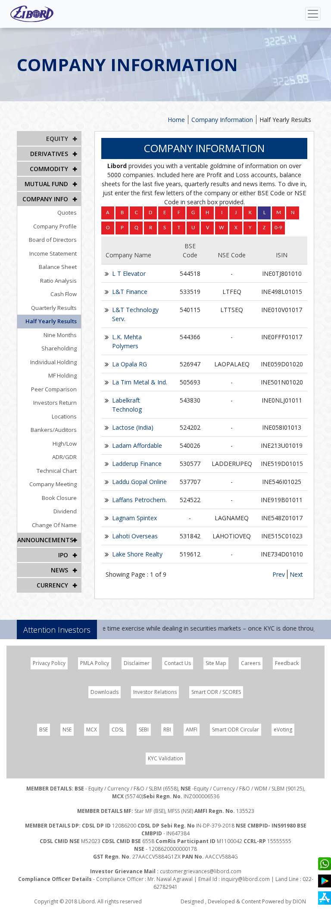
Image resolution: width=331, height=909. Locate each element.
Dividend (65, 511)
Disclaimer (137, 663)
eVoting (283, 729)
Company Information (222, 120)
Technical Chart (57, 471)
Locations (64, 416)
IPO (63, 555)
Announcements (45, 540)
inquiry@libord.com (245, 879)
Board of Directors (53, 240)
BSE (43, 729)
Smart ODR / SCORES (216, 692)
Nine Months (60, 335)
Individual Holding (53, 362)
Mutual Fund (46, 184)
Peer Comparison (54, 389)
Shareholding (59, 348)
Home (176, 120)
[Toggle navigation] (313, 14)
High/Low (65, 443)
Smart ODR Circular (235, 729)
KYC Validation (165, 758)
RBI (167, 729)
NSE (67, 729)
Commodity (49, 169)
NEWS (59, 570)
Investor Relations (155, 692)
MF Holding (62, 375)
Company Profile (55, 226)
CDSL (118, 729)
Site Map (216, 663)
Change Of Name (54, 525)
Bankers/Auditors (54, 430)
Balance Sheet (58, 267)
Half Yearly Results (51, 321)
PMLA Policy (94, 663)
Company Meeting (53, 484)
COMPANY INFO (45, 199)
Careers (250, 663)
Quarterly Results (54, 308)
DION (299, 901)
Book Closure (59, 498)
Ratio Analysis (58, 280)
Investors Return (55, 402)
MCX (91, 729)
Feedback (287, 663)
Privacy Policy (49, 663)
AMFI (191, 729)
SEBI (144, 729)
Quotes (67, 212)
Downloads (105, 692)
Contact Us (177, 663)
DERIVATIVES (49, 154)
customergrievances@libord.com (200, 871)
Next (296, 574)
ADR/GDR (64, 457)
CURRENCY (52, 585)
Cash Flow (63, 294)
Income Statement (53, 253)
